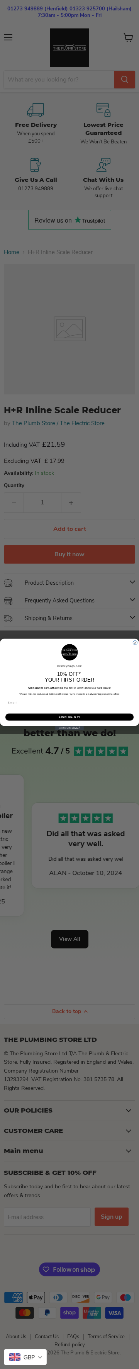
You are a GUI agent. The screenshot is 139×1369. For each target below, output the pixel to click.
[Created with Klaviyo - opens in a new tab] (69, 728)
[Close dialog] (135, 642)
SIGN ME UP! (69, 717)
